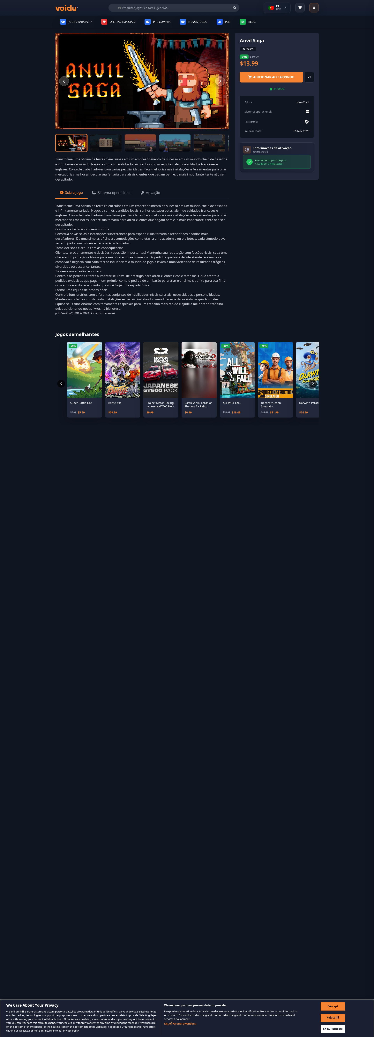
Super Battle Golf (81, 403)
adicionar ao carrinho (274, 77)
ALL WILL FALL (232, 403)
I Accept (333, 1006)
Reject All (333, 1017)
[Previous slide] (64, 81)
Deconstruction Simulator (271, 404)
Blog (252, 22)
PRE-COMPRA (161, 22)
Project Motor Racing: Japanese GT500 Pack (160, 404)
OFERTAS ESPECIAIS (122, 22)
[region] (187, 1018)
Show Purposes (332, 1029)
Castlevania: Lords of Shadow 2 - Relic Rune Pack (198, 404)
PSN (227, 22)
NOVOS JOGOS (197, 22)
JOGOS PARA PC (79, 22)
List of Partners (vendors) (180, 1023)
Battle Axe (114, 403)
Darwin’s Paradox (310, 403)
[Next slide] (220, 81)
